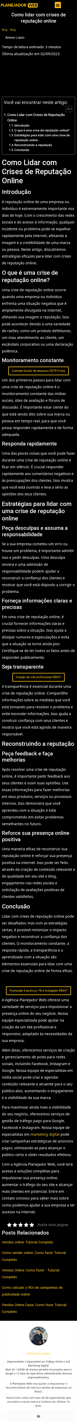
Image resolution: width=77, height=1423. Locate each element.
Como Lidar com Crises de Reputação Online (36, 117)
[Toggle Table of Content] (67, 109)
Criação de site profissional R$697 (38, 677)
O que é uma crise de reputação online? (42, 130)
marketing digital (45, 1134)
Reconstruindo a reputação (33, 145)
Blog (4, 29)
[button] (58, 5)
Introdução (22, 125)
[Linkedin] (38, 1416)
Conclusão (21, 150)
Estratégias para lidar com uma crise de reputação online (42, 137)
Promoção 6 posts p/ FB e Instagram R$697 (38, 990)
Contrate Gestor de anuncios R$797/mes (38, 371)
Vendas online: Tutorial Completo (27, 1242)
